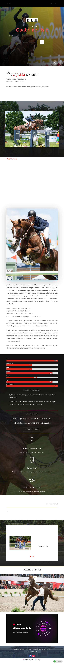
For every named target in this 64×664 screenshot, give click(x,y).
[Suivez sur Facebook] (30, 656)
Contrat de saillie (28, 42)
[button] (29, 42)
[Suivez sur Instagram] (33, 656)
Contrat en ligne (32, 429)
